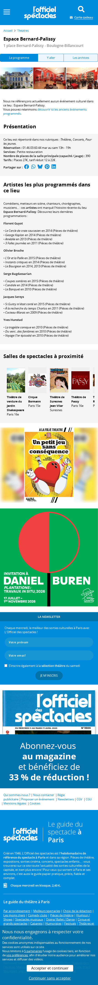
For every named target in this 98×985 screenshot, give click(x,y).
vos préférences (17, 955)
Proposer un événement (37, 799)
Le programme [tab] (19, 58)
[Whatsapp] (33, 167)
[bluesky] (40, 167)
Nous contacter (43, 795)
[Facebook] (26, 167)
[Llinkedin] (54, 167)
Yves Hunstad (13, 320)
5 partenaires (33, 951)
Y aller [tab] (51, 58)
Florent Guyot (13, 223)
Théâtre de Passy (78, 399)
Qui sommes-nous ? (16, 795)
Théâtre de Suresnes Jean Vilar (57, 401)
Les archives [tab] (81, 58)
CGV (79, 799)
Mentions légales (14, 803)
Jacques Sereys (13, 297)
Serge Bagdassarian (17, 274)
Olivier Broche (13, 250)
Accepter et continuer (50, 968)
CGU (89, 799)
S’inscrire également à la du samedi (44, 666)
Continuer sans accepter (50, 978)
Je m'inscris (49, 675)
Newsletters (66, 799)
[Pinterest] (47, 167)
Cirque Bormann (34, 399)
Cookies (35, 803)
